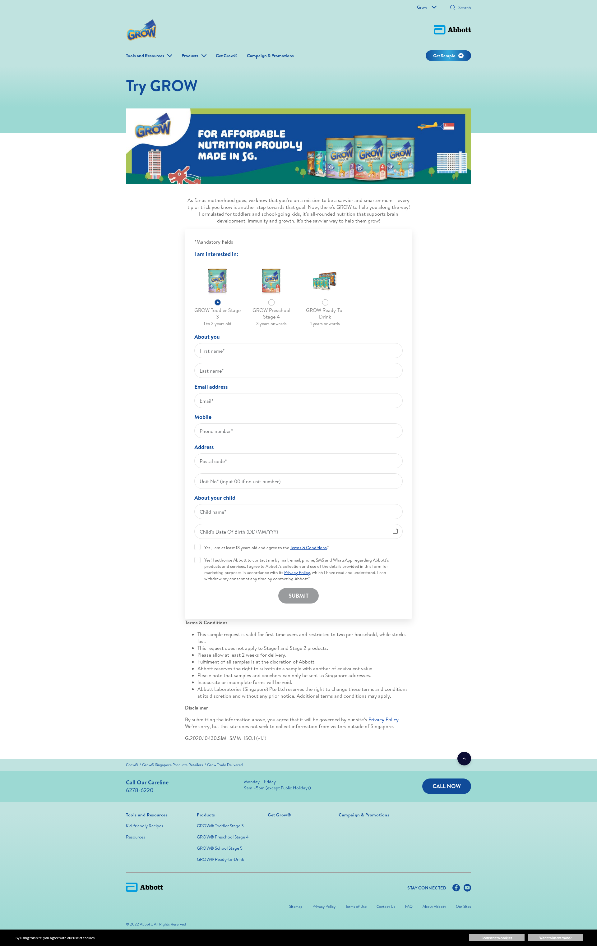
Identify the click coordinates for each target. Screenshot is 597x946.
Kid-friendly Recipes (144, 826)
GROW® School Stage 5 (220, 848)
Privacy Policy (383, 719)
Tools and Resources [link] (145, 56)
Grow (422, 7)
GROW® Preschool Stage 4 (223, 837)
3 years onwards (271, 323)
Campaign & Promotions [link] (270, 56)
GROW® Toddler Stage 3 (220, 826)
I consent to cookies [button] (497, 937)
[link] (132, 764)
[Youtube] (467, 889)
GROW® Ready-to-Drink (220, 859)
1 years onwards (325, 323)
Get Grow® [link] (227, 56)
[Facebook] (456, 889)
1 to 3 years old (217, 323)
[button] (452, 8)
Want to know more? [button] (555, 937)
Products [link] (190, 56)
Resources (135, 837)
